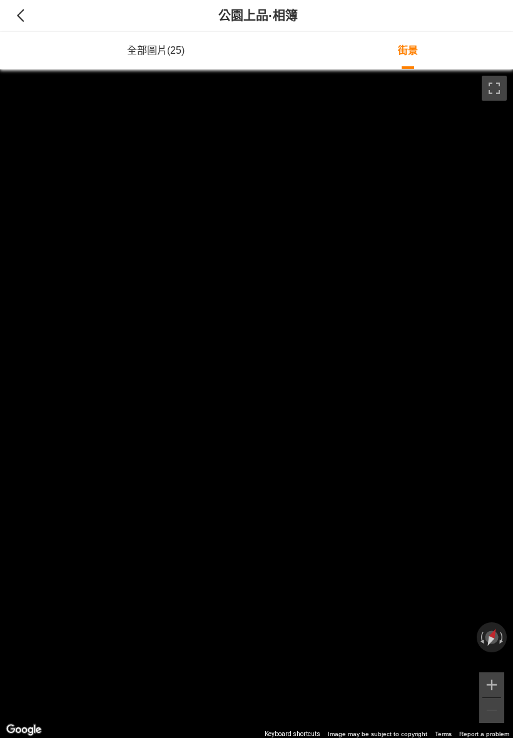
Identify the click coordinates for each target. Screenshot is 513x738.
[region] (256, 403)
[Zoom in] (491, 684)
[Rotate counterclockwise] (481, 637)
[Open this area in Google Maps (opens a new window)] (23, 730)
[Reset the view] (492, 637)
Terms (443, 733)
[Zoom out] (491, 710)
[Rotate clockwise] (502, 637)
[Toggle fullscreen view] (494, 88)
